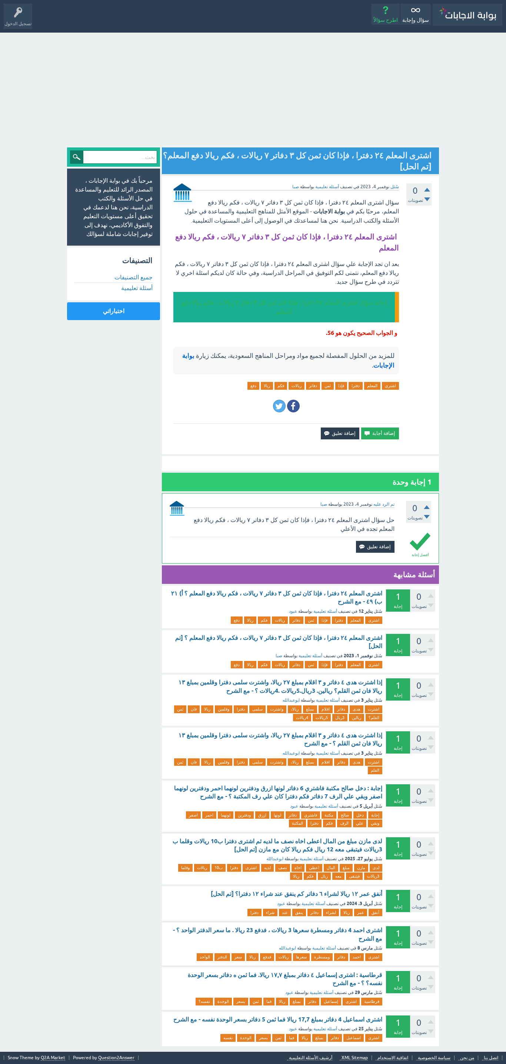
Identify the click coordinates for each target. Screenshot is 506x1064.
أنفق (375, 912)
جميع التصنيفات (133, 277)
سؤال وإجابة (415, 20)
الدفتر (222, 957)
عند (285, 912)
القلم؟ (374, 717)
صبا (279, 655)
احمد (357, 957)
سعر (238, 957)
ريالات (297, 385)
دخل (360, 815)
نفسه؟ (204, 1001)
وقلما (185, 867)
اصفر (193, 815)
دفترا (356, 385)
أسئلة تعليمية (327, 186)
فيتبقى (354, 876)
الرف (344, 823)
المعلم (372, 385)
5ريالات (322, 717)
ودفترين (244, 815)
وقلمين (223, 709)
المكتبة (297, 823)
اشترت (373, 709)
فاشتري (310, 815)
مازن (361, 867)
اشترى (390, 385)
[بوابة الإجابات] (467, 15)
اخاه (298, 867)
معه (338, 876)
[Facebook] (293, 406)
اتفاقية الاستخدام (392, 1057)
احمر (209, 815)
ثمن (327, 385)
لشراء (331, 912)
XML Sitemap (355, 1057)
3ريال (339, 717)
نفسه (228, 1037)
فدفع (267, 957)
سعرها (301, 957)
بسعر (240, 1001)
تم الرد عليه (384, 504)
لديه (267, 867)
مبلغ (346, 867)
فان (194, 709)
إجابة (375, 815)
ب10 (218, 867)
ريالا (267, 385)
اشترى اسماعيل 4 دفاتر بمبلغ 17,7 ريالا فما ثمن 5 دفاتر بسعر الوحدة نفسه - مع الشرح (277, 1019)
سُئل (394, 186)
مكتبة (328, 815)
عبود (293, 611)
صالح (345, 815)
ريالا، (295, 709)
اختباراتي (113, 311)
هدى (356, 709)
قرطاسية (371, 1001)
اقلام (326, 709)
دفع (253, 385)
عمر (360, 912)
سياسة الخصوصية (434, 1057)
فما (269, 1001)
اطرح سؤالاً (385, 20)
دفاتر (313, 385)
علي (359, 823)
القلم (375, 770)
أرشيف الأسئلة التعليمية (310, 1057)
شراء (270, 912)
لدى (376, 867)
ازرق (262, 815)
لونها (277, 815)
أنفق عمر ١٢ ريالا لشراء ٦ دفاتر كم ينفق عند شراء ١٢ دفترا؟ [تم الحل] (296, 893)
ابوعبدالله (291, 700)
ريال (324, 876)
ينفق (299, 912)
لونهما (225, 815)
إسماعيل (331, 1001)
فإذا (341, 385)
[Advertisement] (253, 88)
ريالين (356, 717)
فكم (280, 385)
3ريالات (373, 876)
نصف (282, 867)
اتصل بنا (491, 1057)
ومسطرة (322, 957)
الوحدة (223, 1001)
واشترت (276, 709)
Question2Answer (116, 1057)
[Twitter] (279, 406)
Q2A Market (53, 1057)
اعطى (314, 867)
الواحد (205, 957)
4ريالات (302, 717)
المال (331, 867)
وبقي (375, 823)
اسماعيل (353, 1037)
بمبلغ (310, 709)
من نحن (467, 1057)
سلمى (257, 709)
